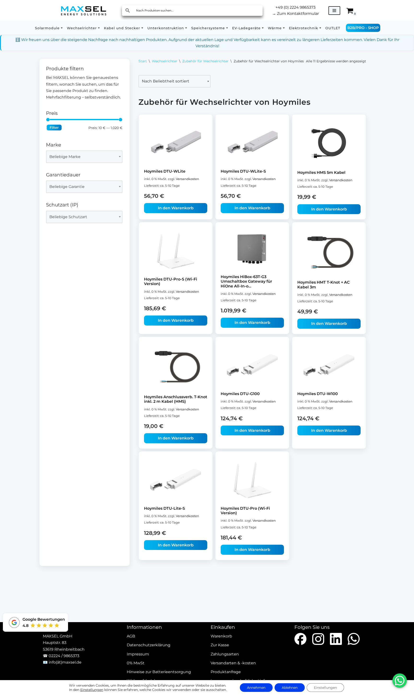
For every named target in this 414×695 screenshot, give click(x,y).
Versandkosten (187, 179)
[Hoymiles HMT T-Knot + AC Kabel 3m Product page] (328, 253)
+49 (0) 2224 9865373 (296, 7)
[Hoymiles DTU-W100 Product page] (328, 366)
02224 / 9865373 (64, 656)
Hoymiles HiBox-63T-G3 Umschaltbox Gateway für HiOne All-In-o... (246, 281)
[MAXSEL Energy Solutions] (84, 10)
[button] (62, 28)
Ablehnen (290, 687)
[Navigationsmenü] (334, 10)
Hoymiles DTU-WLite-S (243, 171)
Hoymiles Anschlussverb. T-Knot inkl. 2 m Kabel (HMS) (175, 399)
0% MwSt (135, 663)
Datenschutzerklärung (148, 645)
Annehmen (256, 687)
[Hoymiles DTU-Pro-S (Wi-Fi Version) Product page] (175, 251)
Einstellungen (91, 690)
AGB (131, 636)
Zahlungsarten (225, 654)
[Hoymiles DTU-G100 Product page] (252, 366)
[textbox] (82, 156)
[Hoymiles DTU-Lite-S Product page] (175, 480)
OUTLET (332, 28)
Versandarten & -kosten (233, 663)
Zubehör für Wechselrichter (205, 61)
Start (142, 61)
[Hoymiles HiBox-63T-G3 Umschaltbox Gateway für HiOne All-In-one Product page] (252, 250)
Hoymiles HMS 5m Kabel (321, 172)
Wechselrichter (164, 61)
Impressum (138, 654)
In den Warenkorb (176, 208)
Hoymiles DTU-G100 (240, 393)
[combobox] (84, 157)
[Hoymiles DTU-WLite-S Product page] (252, 143)
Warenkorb (221, 636)
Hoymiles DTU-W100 (317, 393)
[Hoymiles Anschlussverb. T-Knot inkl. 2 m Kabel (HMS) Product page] (175, 367)
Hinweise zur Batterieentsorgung (159, 672)
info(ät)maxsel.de (65, 662)
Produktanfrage (226, 672)
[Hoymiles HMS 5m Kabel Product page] (328, 144)
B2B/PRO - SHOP (363, 27)
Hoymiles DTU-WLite (164, 171)
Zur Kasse (220, 645)
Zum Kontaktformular (295, 13)
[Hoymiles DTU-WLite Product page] (175, 143)
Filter (54, 127)
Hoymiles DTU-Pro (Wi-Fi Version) (245, 510)
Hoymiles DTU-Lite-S (164, 508)
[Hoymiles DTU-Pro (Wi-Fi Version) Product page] (252, 480)
